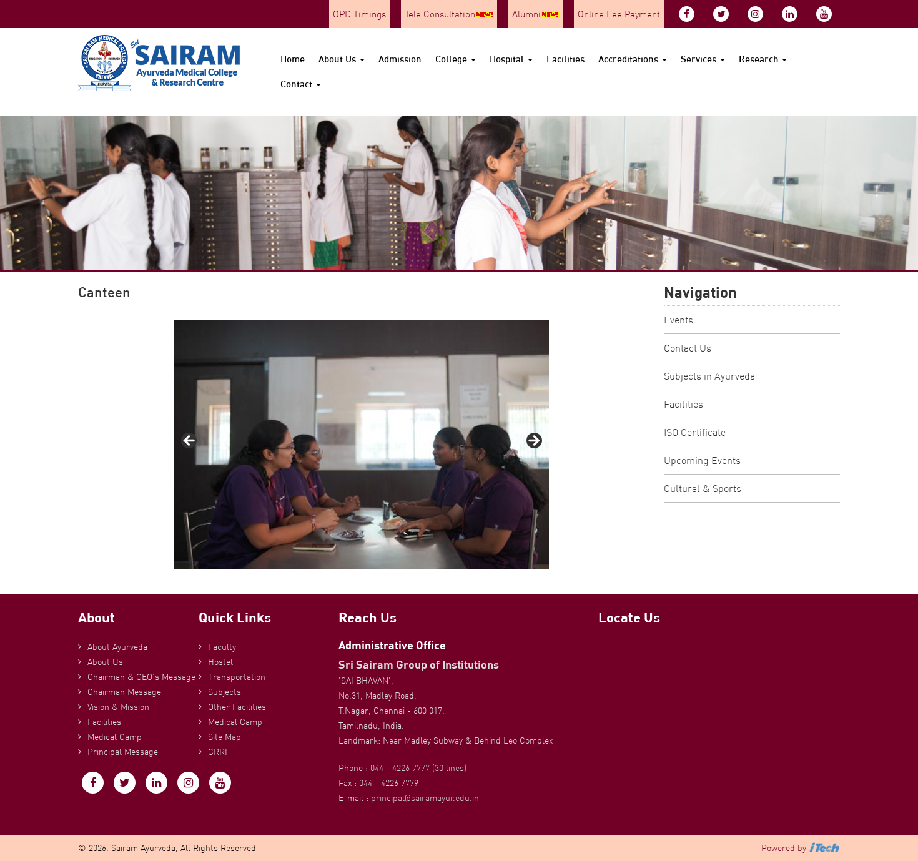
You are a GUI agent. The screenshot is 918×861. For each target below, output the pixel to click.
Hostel (220, 661)
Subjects (224, 691)
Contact (297, 84)
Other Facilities (237, 706)
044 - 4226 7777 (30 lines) (418, 768)
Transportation (236, 676)
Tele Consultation (440, 14)
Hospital (508, 59)
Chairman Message (124, 691)
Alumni (526, 14)
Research (760, 59)
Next (533, 441)
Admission (400, 59)
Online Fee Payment (619, 14)
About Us (338, 59)
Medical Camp (114, 736)
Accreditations (629, 59)
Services (700, 59)
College (452, 59)
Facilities (565, 59)
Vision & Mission (118, 706)
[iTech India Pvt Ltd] (824, 848)
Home (292, 59)
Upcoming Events (702, 460)
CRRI (217, 751)
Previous (189, 441)
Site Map (224, 736)
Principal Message (122, 751)
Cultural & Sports (702, 488)
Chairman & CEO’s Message (141, 676)
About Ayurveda (117, 646)
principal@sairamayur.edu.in (425, 798)
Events (678, 319)
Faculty (222, 646)
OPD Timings (359, 14)
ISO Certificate (695, 432)
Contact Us (687, 348)
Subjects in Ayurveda (709, 376)
